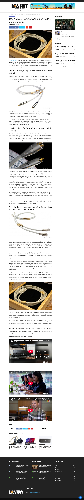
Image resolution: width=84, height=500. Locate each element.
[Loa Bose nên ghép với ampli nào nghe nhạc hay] (35, 479)
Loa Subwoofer (58, 480)
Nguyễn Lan (12, 24)
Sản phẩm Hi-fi (31, 10)
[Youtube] (74, 1)
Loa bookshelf (58, 473)
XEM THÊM (21, 433)
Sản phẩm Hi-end (21, 10)
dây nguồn (15, 60)
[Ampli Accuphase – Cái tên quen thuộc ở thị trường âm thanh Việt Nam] (35, 467)
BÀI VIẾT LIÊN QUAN (14, 433)
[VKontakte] (72, 1)
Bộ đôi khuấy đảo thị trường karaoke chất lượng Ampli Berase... (21, 478)
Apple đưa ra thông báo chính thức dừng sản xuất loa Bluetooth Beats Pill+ (45, 447)
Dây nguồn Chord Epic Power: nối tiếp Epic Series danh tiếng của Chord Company (15, 447)
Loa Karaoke (57, 469)
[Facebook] (66, 1)
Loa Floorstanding (58, 471)
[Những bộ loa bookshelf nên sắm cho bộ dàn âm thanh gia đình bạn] (35, 473)
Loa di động (57, 478)
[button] (73, 10)
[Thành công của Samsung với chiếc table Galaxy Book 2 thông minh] (57, 33)
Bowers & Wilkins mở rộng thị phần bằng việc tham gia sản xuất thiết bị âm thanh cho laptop (30, 447)
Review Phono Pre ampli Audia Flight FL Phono (19, 364)
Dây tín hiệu (15, 424)
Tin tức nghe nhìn (54, 10)
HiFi (38, 10)
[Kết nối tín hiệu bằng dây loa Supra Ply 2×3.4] (57, 38)
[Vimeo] (70, 1)
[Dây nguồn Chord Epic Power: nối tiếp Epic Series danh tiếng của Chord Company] (16, 440)
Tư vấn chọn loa (44, 10)
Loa (55, 467)
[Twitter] (68, 1)
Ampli (56, 476)
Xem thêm (64, 66)
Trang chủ (12, 10)
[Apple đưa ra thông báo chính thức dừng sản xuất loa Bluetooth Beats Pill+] (45, 440)
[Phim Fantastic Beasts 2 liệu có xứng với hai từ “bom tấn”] (65, 24)
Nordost (19, 424)
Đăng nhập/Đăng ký (24, 0)
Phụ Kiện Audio (58, 474)
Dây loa (10, 60)
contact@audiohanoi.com (35, 492)
